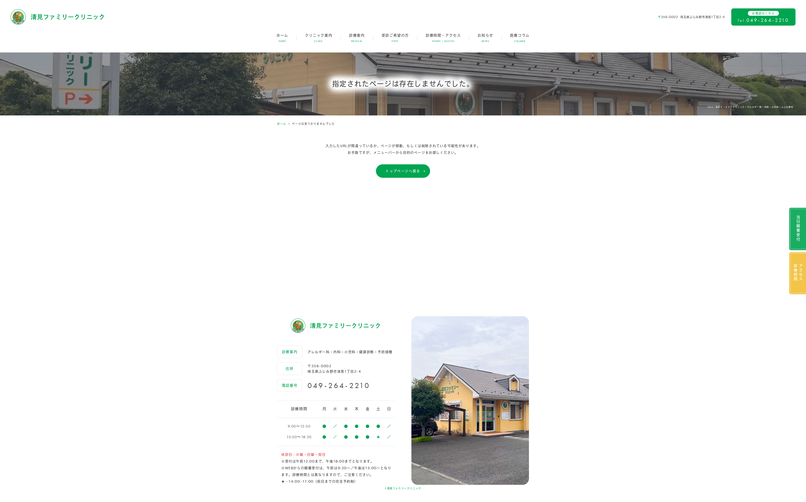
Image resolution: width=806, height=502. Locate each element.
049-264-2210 (338, 385)
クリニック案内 (318, 38)
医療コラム (520, 38)
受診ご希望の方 (395, 38)
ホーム (282, 38)
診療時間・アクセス (443, 38)
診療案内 (357, 38)
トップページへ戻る (403, 171)
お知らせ (485, 38)
